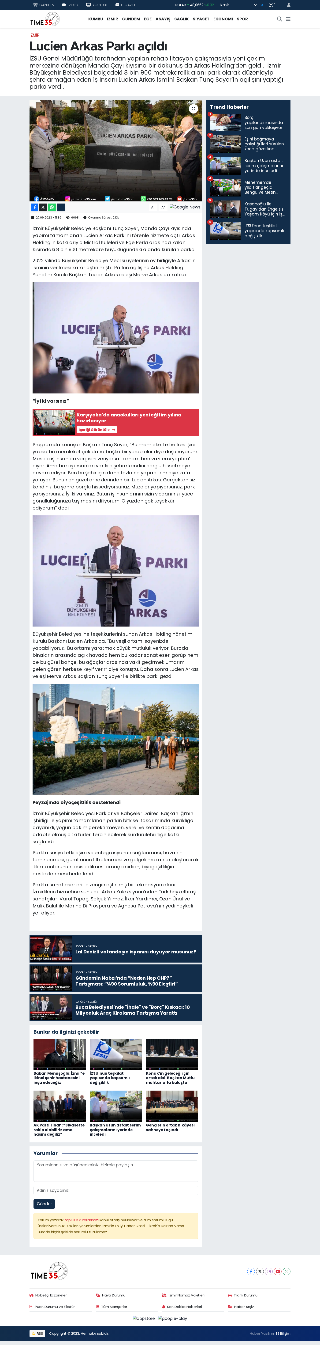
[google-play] (172, 1318)
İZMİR (112, 19)
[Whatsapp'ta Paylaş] (52, 207)
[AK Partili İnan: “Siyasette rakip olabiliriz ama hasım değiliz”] (59, 1106)
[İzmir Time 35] (45, 18)
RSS (39, 1333)
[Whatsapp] (286, 1271)
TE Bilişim (282, 1333)
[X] (260, 1271)
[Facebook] (251, 1271)
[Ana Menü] (288, 19)
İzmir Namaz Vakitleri (186, 1295)
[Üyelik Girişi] (286, 5)
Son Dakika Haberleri (184, 1306)
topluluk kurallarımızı (82, 1219)
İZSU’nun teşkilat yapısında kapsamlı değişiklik (110, 1078)
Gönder (44, 1204)
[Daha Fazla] (61, 207)
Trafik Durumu (245, 1295)
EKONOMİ (223, 19)
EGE (148, 19)
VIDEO (73, 4)
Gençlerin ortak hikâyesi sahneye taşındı (170, 1127)
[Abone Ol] (185, 207)
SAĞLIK (181, 19)
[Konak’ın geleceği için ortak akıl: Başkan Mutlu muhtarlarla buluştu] (172, 1054)
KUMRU (95, 19)
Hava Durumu (113, 1295)
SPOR (242, 19)
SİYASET (201, 19)
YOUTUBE (100, 4)
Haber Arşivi (244, 1306)
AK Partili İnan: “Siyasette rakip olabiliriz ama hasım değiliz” (59, 1129)
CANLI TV (46, 4)
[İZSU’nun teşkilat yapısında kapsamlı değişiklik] (116, 1054)
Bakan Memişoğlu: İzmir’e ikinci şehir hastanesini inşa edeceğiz (59, 1078)
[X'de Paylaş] (43, 207)
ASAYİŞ (163, 19)
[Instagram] (269, 1271)
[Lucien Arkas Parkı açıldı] (116, 150)
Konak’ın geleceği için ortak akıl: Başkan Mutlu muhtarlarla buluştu (170, 1078)
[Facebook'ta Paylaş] (34, 207)
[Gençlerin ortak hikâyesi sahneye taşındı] (172, 1106)
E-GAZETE (129, 4)
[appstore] (144, 1318)
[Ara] (279, 19)
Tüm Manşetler (114, 1306)
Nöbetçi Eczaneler (51, 1295)
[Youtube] (278, 1271)
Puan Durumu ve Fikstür (55, 1306)
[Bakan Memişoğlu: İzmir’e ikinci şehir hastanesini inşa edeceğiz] (59, 1054)
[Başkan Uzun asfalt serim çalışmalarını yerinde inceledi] (116, 1106)
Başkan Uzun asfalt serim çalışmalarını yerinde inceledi (115, 1129)
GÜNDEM (131, 19)
